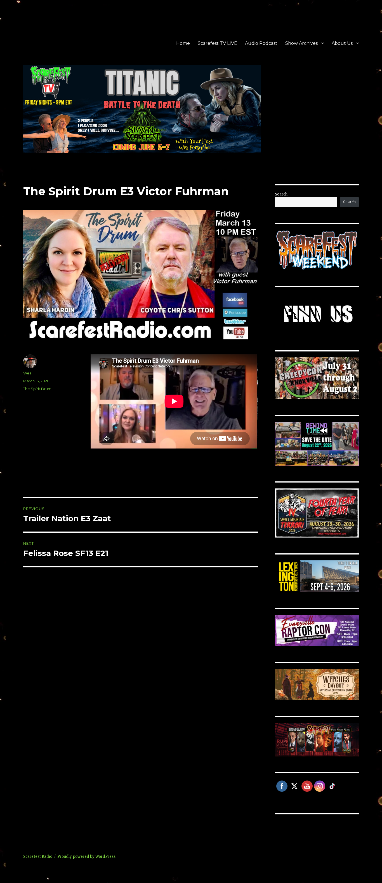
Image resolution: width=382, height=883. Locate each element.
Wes (27, 373)
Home (183, 43)
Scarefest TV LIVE (217, 43)
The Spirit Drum (37, 388)
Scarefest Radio (37, 856)
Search (281, 194)
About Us (342, 43)
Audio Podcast (261, 43)
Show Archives (301, 43)
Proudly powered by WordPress (86, 856)
